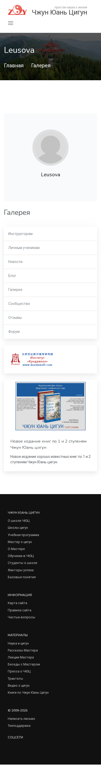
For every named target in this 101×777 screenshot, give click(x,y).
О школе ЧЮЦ (19, 521)
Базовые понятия (22, 577)
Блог (12, 276)
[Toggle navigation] (10, 23)
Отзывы (15, 318)
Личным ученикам (24, 248)
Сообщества (19, 304)
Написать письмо (21, 719)
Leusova (50, 174)
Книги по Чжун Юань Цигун (28, 692)
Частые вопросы (21, 617)
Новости (15, 262)
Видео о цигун (19, 685)
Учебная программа (23, 535)
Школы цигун (18, 528)
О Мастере (16, 549)
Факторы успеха (21, 570)
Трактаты (15, 678)
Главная (14, 65)
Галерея (41, 65)
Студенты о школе (22, 563)
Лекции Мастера (21, 657)
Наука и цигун (18, 643)
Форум (14, 331)
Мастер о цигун (20, 542)
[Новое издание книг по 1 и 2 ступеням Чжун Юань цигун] (50, 406)
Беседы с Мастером (24, 664)
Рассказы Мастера (23, 650)
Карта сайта (17, 603)
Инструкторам (20, 234)
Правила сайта (19, 610)
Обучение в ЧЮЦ (21, 556)
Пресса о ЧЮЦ (19, 671)
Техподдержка (19, 726)
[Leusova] (50, 147)
